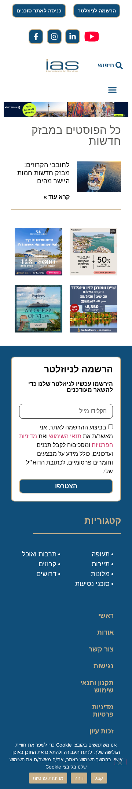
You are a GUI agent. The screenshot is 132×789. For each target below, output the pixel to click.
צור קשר (101, 649)
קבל (99, 778)
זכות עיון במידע (101, 735)
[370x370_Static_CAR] (38, 330)
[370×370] (93, 330)
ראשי (106, 615)
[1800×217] (66, 115)
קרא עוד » (57, 197)
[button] (112, 90)
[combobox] (106, 65)
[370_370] (38, 273)
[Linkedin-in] (72, 36)
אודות (105, 632)
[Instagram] (54, 36)
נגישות (104, 666)
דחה (79, 778)
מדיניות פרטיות (103, 710)
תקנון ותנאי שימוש (97, 686)
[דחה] (120, 762)
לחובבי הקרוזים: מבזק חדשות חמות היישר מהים (43, 172)
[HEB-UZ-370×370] (93, 273)
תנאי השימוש (65, 436)
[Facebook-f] (36, 36)
